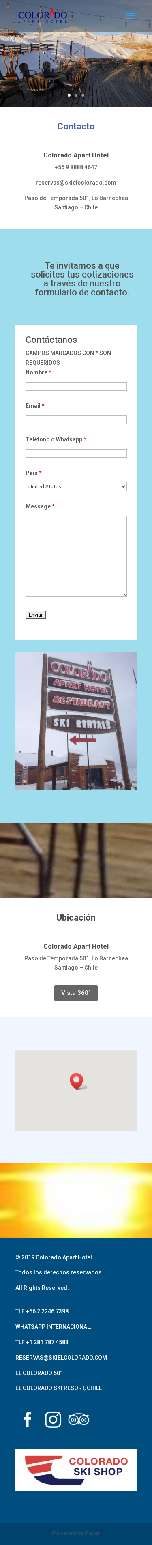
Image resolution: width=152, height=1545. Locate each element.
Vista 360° (76, 992)
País (34, 473)
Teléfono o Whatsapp (56, 439)
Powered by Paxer (76, 1533)
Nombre (38, 372)
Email (35, 405)
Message (40, 506)
